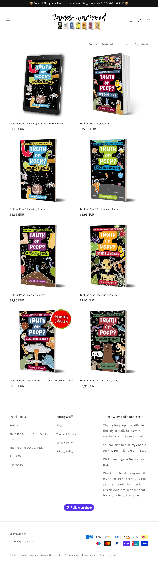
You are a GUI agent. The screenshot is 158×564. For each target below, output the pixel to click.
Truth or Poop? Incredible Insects (98, 295)
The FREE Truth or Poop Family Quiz (29, 436)
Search (14, 425)
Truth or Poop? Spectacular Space (99, 209)
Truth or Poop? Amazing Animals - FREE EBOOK (37, 123)
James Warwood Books (29, 555)
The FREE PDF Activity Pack (26, 447)
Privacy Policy (64, 451)
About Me (16, 456)
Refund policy (71, 555)
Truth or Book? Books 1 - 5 (95, 123)
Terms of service (108, 555)
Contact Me (17, 465)
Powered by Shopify (51, 555)
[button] (8, 20)
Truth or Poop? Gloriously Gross (27, 295)
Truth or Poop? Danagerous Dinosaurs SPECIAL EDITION (41, 380)
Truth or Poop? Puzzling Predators (99, 380)
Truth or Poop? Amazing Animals (28, 209)
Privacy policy (89, 555)
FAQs (59, 425)
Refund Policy (65, 442)
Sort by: (93, 44)
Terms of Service (66, 434)
